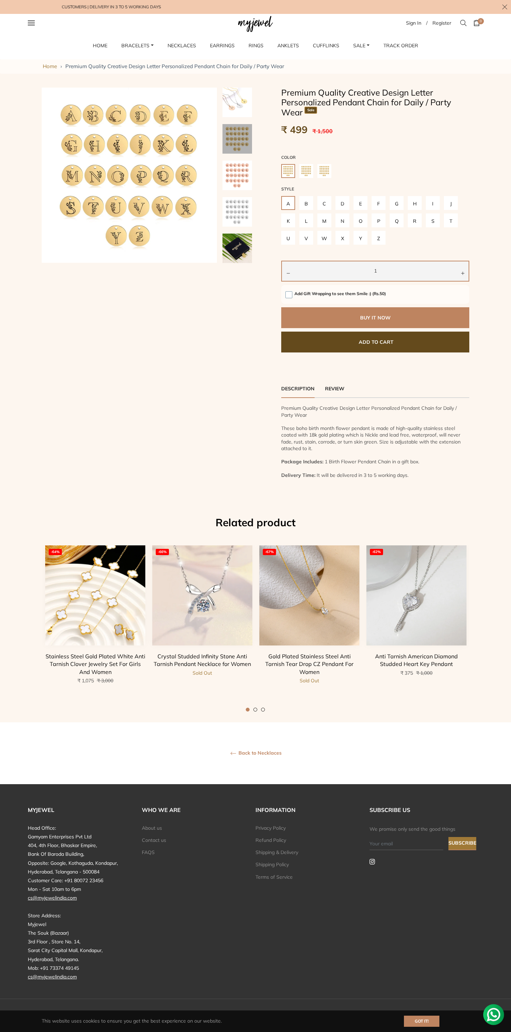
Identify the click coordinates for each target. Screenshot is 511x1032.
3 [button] (263, 710)
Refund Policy (271, 840)
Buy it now (375, 318)
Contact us (154, 840)
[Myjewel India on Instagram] (372, 861)
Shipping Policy (272, 864)
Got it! (422, 1021)
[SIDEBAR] (40, 23)
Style (287, 189)
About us (152, 828)
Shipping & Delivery (277, 852)
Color (288, 157)
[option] (95, 628)
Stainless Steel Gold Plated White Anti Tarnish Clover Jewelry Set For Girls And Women (95, 664)
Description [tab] (298, 388)
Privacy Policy (271, 828)
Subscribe (462, 843)
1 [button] (248, 710)
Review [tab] (335, 388)
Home (50, 66)
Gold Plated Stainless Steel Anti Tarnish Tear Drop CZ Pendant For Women (309, 664)
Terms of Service (274, 877)
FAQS (148, 852)
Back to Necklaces (259, 753)
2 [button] (255, 710)
